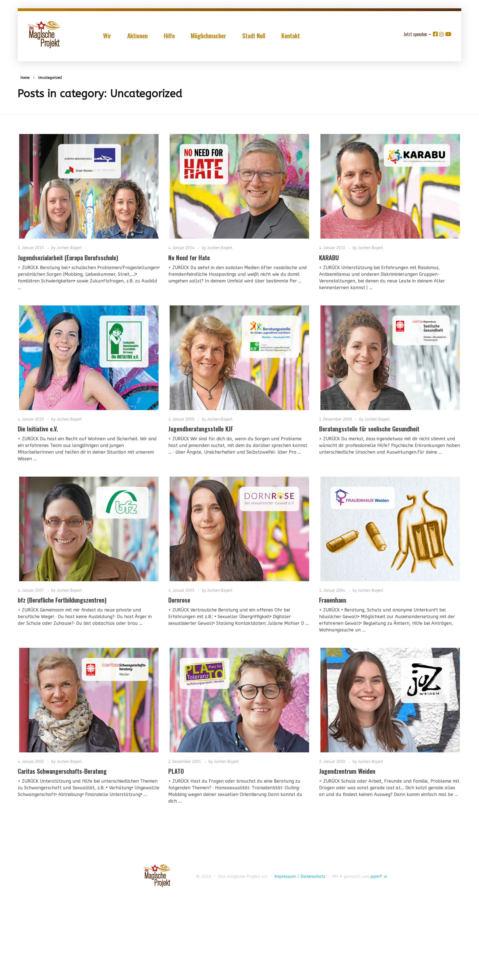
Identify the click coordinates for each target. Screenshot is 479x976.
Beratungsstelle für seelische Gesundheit (369, 428)
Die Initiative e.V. (38, 428)
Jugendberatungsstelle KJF (200, 428)
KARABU (329, 257)
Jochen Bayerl (69, 248)
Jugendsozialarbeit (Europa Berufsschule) (68, 257)
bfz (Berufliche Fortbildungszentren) (62, 599)
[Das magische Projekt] (43, 34)
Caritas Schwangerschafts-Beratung (62, 771)
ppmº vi (378, 876)
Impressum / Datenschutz (299, 876)
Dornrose (179, 599)
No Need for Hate (189, 257)
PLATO (176, 771)
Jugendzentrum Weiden (347, 771)
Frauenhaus (332, 599)
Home (25, 78)
